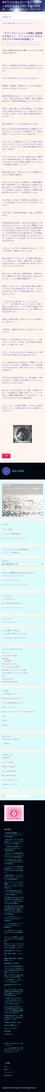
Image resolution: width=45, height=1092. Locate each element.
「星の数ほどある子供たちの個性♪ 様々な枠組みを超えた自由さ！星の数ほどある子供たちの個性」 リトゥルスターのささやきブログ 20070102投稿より (14, 910)
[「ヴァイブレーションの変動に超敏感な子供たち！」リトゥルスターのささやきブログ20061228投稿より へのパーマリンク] (3, 42)
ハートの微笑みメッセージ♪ (10, 694)
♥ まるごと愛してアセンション (10, 780)
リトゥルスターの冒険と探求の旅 (11, 534)
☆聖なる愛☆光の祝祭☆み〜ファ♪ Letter (14, 633)
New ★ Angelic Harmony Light (10, 681)
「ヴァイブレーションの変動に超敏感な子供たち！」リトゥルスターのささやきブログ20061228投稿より (22, 36)
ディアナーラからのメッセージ (11, 580)
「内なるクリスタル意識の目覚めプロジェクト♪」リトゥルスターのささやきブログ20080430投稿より (14, 855)
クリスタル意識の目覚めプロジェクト (12, 703)
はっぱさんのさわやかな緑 (9, 655)
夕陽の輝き (5, 658)
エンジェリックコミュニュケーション (12, 607)
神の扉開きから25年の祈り (11, 963)
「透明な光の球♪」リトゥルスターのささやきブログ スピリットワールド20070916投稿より (14, 877)
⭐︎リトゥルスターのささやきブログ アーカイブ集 (24, 42)
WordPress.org (8, 1075)
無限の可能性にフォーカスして (13, 950)
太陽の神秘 (7, 661)
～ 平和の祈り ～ (6, 743)
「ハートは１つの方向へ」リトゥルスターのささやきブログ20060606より (13, 925)
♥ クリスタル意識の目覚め (9, 771)
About (3, 676)
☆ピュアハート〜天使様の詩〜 (11, 552)
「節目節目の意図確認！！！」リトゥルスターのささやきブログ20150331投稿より (13, 834)
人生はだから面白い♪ (8, 679)
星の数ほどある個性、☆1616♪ (12, 1022)
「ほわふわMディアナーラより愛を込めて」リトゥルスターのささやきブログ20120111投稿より (13, 841)
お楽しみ (4, 720)
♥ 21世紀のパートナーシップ (10, 784)
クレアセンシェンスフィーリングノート (13, 576)
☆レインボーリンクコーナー (10, 622)
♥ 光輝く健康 (5, 758)
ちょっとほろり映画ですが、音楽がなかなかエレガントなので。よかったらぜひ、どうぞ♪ (13, 1050)
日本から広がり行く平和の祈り (11, 739)
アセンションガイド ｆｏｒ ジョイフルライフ (15, 538)
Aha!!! (3, 716)
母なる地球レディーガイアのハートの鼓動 (14, 670)
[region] (22, 500)
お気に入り (5, 725)
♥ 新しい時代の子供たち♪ (9, 775)
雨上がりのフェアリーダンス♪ (10, 664)
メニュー (5, 17)
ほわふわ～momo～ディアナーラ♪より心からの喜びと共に (18, 711)
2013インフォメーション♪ (9, 707)
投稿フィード (8, 1069)
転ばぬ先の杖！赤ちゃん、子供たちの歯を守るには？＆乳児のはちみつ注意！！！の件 (13, 1017)
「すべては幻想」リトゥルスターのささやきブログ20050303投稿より (13, 932)
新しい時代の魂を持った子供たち (11, 603)
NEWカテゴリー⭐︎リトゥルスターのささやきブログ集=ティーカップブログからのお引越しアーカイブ (14, 945)
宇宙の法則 (7, 1031)
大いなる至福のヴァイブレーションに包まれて (15, 673)
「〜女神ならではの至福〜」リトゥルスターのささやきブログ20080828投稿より (13, 848)
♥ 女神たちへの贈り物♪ (8, 766)
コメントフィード (9, 1072)
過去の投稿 (14, 470)
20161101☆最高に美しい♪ (11, 1025)
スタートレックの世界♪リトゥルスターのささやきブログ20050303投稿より (14, 939)
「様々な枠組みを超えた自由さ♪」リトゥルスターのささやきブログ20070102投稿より (14, 861)
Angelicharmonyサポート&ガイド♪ (11, 698)
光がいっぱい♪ (6, 652)
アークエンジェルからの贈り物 (11, 667)
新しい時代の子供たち (9, 45)
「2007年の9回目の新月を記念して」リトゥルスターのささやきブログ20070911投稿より (13, 892)
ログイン (6, 1066)
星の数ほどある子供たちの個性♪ (28, 45)
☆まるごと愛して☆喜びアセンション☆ (15, 638)
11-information (8, 1034)
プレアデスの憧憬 (7, 529)
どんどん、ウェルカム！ (11, 1028)
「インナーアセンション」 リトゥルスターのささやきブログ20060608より (13, 918)
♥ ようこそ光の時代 (7, 762)
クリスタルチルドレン (8, 599)
